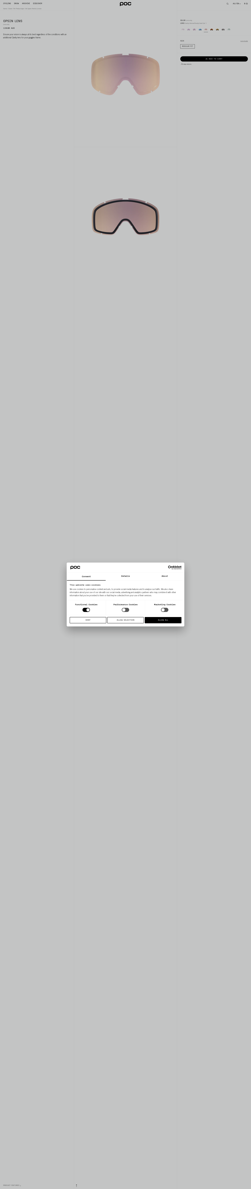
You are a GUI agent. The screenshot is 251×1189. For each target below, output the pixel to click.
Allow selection (125, 620)
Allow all (163, 620)
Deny (87, 620)
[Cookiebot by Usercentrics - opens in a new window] (170, 568)
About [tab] (165, 576)
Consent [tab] (86, 577)
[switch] (125, 610)
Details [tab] (125, 576)
